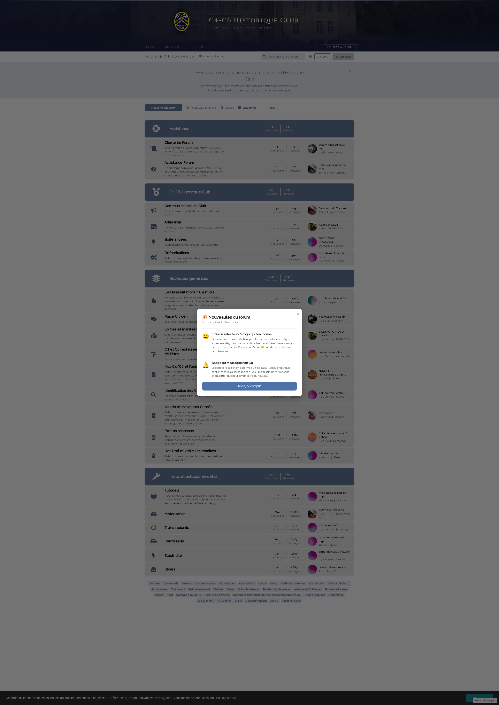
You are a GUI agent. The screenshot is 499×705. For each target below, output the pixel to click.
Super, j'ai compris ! (249, 386)
